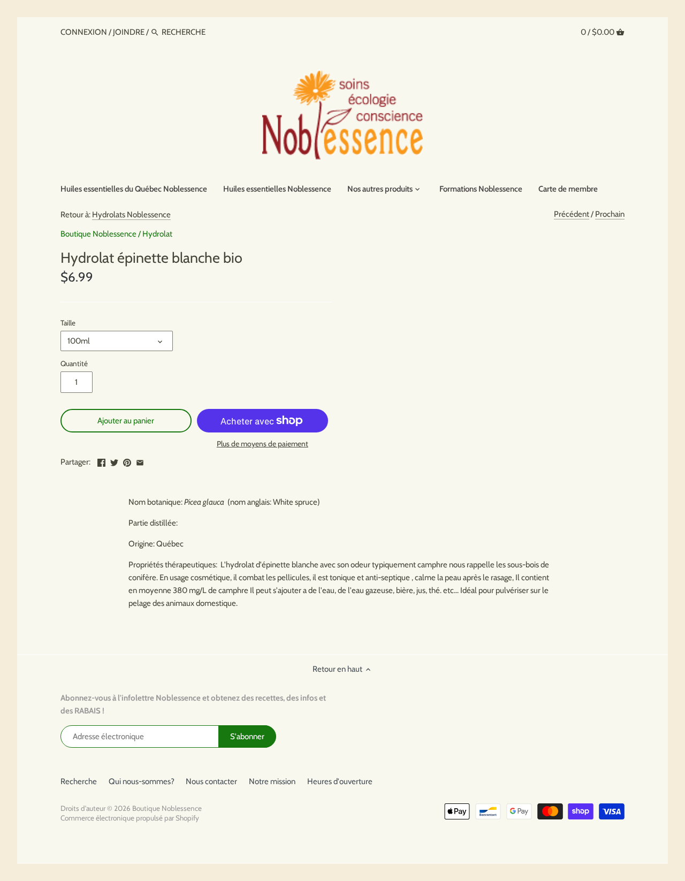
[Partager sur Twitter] (114, 461)
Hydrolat (157, 234)
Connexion (84, 32)
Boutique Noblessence (98, 234)
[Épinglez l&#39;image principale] (127, 461)
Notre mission (272, 781)
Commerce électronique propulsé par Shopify (129, 818)
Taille (67, 322)
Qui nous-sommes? (141, 781)
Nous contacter (211, 781)
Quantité (74, 363)
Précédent (571, 214)
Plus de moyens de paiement (262, 444)
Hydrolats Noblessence (131, 214)
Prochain (610, 214)
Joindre (128, 32)
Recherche (78, 781)
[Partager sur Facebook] (101, 461)
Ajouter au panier (125, 421)
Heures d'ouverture (339, 781)
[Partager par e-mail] (140, 461)
